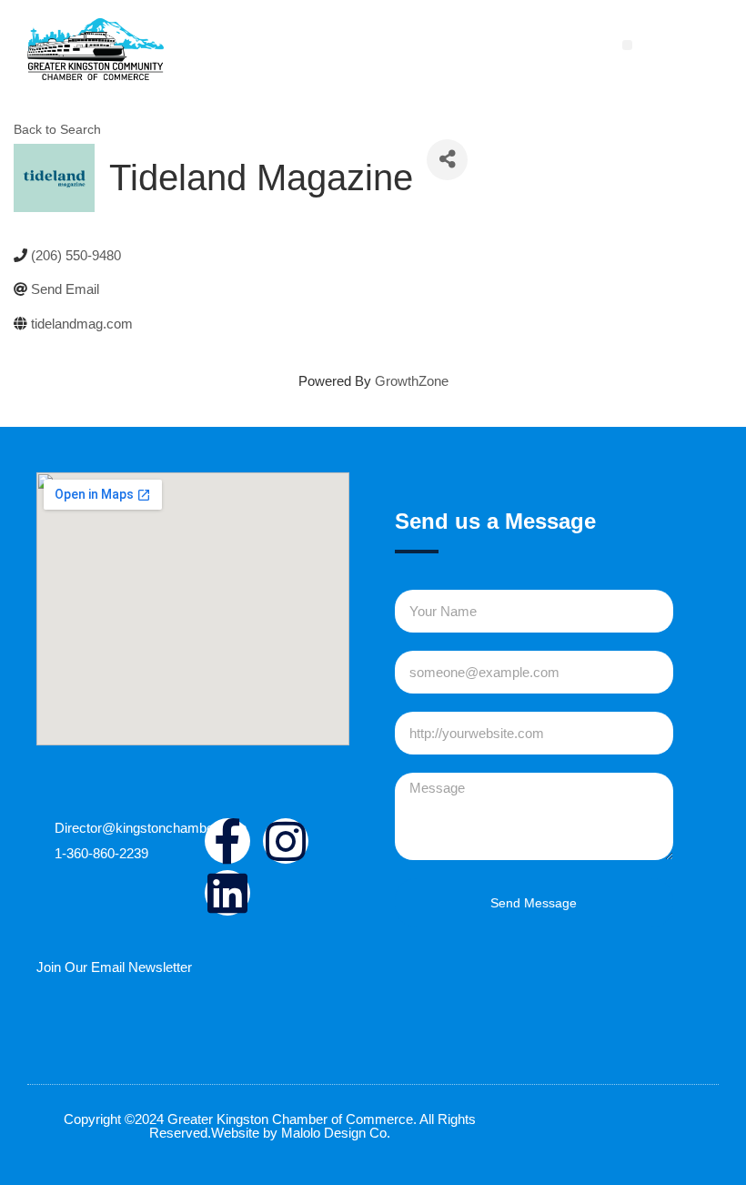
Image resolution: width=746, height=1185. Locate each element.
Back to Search (57, 130)
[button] (627, 45)
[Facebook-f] (227, 841)
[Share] (447, 159)
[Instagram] (285, 841)
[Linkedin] (227, 893)
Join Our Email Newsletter (114, 967)
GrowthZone (412, 381)
